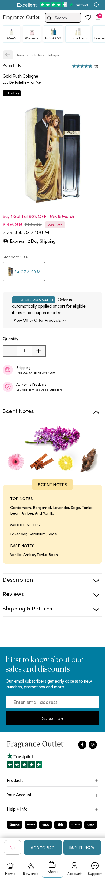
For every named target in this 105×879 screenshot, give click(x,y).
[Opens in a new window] (24, 763)
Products (15, 780)
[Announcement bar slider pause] (96, 5)
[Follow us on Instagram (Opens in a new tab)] (93, 745)
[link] (8, 54)
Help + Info (17, 809)
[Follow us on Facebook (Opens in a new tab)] (82, 745)
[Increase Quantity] (39, 351)
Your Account (19, 794)
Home (21, 55)
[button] (98, 17)
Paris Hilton (13, 65)
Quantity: (11, 338)
